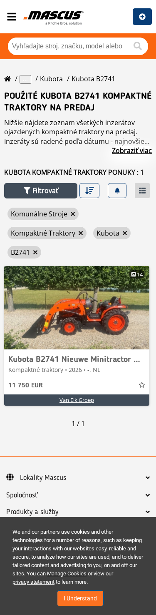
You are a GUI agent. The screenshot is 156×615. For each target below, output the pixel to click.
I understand (80, 598)
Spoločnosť (22, 495)
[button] (40, 190)
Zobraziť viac (132, 150)
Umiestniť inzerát (142, 16)
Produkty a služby (32, 512)
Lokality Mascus (43, 478)
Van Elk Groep (76, 400)
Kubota (51, 78)
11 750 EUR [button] (25, 385)
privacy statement (33, 582)
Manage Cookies (67, 573)
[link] (76, 307)
